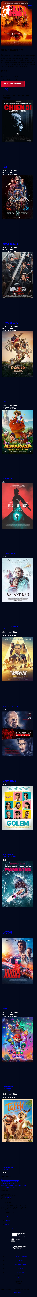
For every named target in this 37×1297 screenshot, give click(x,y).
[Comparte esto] (3, 89)
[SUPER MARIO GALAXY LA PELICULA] (17, 1061)
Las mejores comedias (8, 1187)
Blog (6, 1216)
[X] (18, 1277)
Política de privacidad (20, 1256)
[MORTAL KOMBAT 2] (17, 219)
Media (7, 1224)
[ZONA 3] (17, 142)
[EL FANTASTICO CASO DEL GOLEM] (17, 829)
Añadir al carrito (12, 84)
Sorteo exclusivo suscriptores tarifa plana (14, 1185)
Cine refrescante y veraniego (10, 1182)
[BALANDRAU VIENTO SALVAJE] (17, 601)
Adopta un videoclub (7, 1183)
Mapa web (20, 1268)
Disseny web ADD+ (18, 1292)
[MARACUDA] (17, 453)
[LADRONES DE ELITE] (17, 681)
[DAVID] (17, 376)
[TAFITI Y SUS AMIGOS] (17, 1142)
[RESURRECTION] (17, 528)
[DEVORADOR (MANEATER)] (17, 906)
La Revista (8, 1220)
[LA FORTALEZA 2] (17, 756)
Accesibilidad (20, 1272)
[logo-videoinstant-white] (13, 16)
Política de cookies (20, 1264)
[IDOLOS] (17, 983)
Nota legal (20, 1260)
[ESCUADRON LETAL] (17, 297)
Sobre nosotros (10, 1229)
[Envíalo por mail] (2, 89)
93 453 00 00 (7, 1197)
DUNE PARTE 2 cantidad (9, 80)
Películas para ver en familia (10, 1180)
